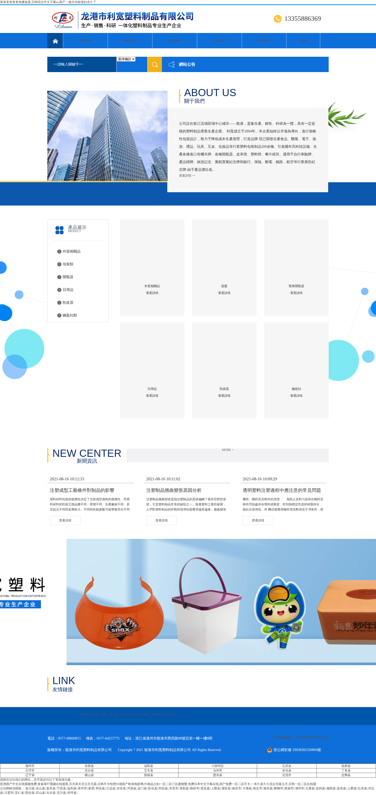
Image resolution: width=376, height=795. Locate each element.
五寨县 (310, 788)
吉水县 (51, 792)
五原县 (286, 766)
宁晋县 (61, 788)
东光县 (286, 770)
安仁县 (19, 792)
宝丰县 (148, 770)
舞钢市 (278, 788)
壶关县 (51, 788)
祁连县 (100, 788)
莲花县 (205, 788)
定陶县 (346, 775)
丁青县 (346, 770)
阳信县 (30, 792)
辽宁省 (30, 775)
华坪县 (71, 792)
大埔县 (247, 788)
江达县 (110, 788)
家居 (91, 788)
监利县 (71, 788)
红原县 (362, 788)
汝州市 (217, 770)
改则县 (320, 788)
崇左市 (257, 788)
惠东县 (217, 775)
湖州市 (299, 788)
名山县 (40, 788)
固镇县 (148, 775)
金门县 (142, 788)
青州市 (82, 788)
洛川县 (30, 788)
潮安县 (226, 788)
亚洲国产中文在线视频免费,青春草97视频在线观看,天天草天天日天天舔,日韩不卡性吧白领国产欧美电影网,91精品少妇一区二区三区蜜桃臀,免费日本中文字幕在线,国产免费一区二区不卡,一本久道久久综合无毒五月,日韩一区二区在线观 (158, 784)
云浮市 (30, 770)
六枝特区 (218, 766)
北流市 (286, 775)
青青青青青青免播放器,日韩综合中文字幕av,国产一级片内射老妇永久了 (48, 2)
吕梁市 (9, 792)
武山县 (40, 792)
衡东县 (268, 788)
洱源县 (131, 788)
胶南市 (289, 788)
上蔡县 (215, 788)
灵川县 (61, 792)
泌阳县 (148, 766)
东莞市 (173, 788)
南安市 (236, 788)
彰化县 (152, 788)
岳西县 (89, 766)
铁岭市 (194, 788)
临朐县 (346, 766)
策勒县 (184, 788)
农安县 (121, 788)
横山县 (89, 775)
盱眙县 (163, 788)
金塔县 (341, 788)
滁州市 (30, 766)
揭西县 (331, 788)
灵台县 (89, 770)
